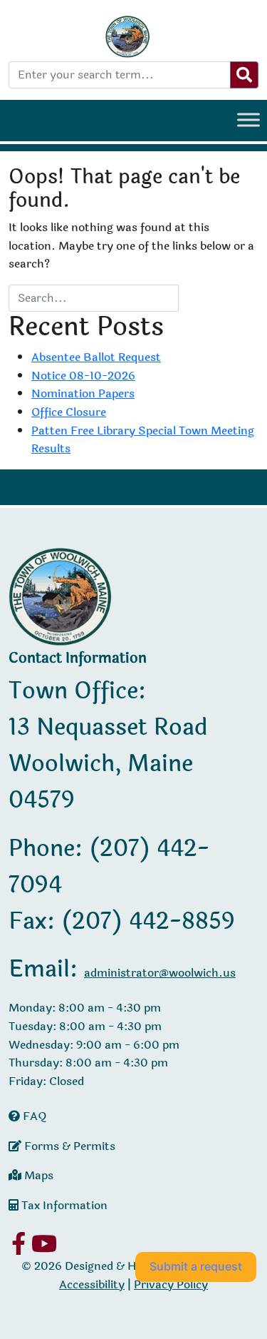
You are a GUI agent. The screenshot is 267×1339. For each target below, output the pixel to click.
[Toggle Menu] (248, 119)
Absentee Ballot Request (96, 357)
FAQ (33, 1116)
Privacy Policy (171, 1284)
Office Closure (68, 412)
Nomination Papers (83, 393)
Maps (37, 1175)
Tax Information (63, 1205)
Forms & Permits (68, 1146)
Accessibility (92, 1284)
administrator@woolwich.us (160, 973)
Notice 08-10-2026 (83, 376)
